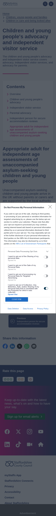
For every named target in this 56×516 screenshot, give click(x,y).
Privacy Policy (42, 309)
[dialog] (28, 258)
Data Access (28, 309)
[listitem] (28, 251)
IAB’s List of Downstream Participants (31, 244)
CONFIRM (16, 299)
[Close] (50, 207)
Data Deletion (13, 309)
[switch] (46, 257)
